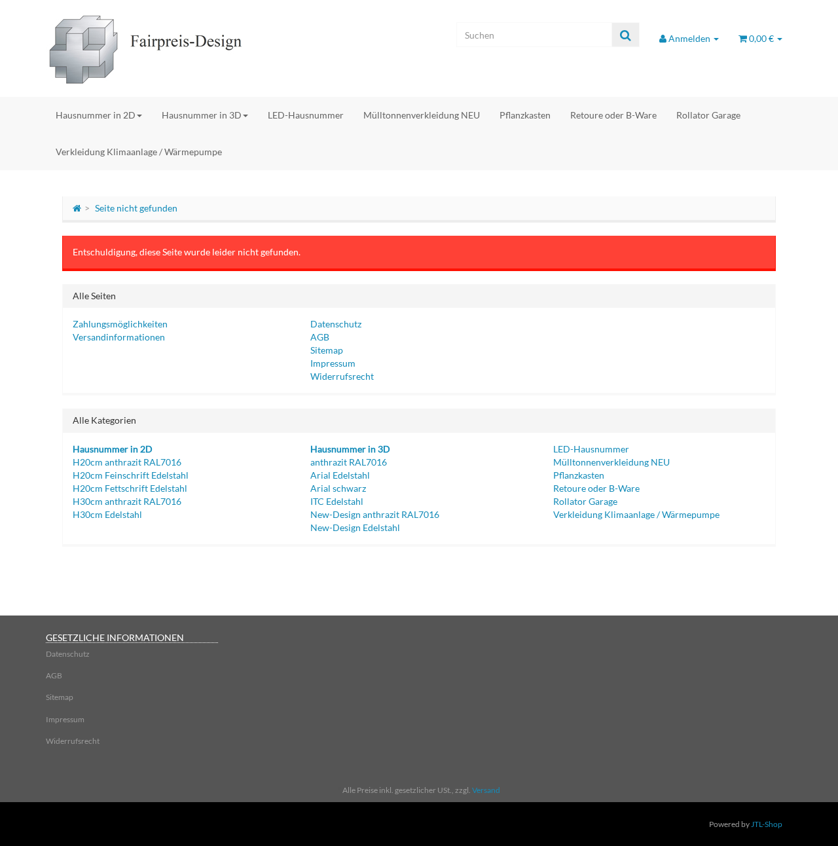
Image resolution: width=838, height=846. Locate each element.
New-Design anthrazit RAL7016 (374, 514)
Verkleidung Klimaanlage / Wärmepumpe (139, 151)
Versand (486, 790)
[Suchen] (625, 35)
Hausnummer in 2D (96, 114)
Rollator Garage (708, 114)
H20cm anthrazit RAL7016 (127, 462)
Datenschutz (335, 323)
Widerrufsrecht (342, 376)
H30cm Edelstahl (107, 514)
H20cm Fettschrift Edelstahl (130, 488)
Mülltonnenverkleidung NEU (421, 114)
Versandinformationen (119, 336)
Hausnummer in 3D (202, 114)
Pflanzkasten (525, 114)
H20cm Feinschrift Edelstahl (131, 475)
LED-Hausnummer (306, 114)
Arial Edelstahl (340, 475)
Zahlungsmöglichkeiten (120, 323)
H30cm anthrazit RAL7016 (127, 501)
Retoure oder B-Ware (613, 114)
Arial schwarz (338, 488)
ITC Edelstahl (336, 501)
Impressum (332, 363)
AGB (319, 336)
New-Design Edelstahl (355, 527)
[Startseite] (77, 207)
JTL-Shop (766, 824)
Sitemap (326, 350)
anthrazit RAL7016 (348, 462)
